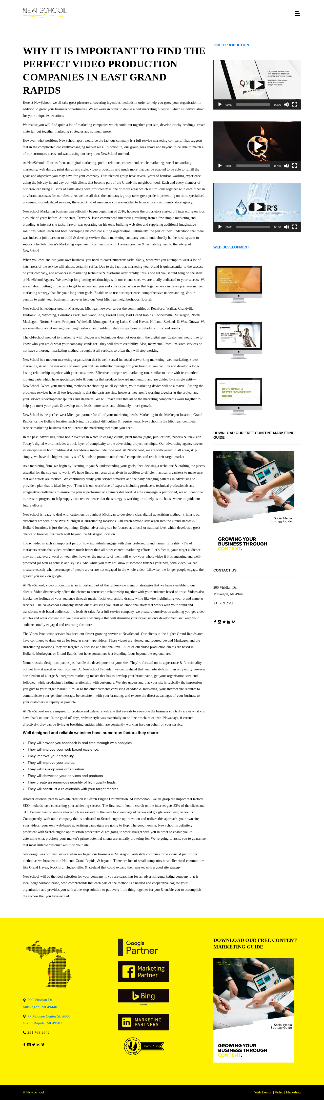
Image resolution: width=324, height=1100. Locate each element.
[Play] (219, 104)
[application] (257, 85)
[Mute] (286, 104)
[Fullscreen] (294, 104)
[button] (257, 85)
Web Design (263, 1092)
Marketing (293, 1092)
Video (279, 1092)
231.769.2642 (223, 603)
